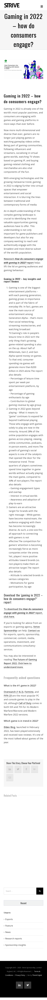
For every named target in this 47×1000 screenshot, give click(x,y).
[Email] (9, 777)
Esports (9, 919)
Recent (24, 903)
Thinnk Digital (37, 975)
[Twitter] (18, 769)
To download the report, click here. (23, 613)
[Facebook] (26, 769)
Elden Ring (9, 727)
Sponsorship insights (15, 944)
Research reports (13, 938)
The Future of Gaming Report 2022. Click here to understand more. (20, 663)
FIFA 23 (8, 695)
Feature (9, 925)
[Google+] (34, 769)
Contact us (34, 630)
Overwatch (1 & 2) (13, 691)
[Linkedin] (9, 769)
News (8, 932)
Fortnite (29, 691)
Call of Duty (25, 703)
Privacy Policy (20, 975)
